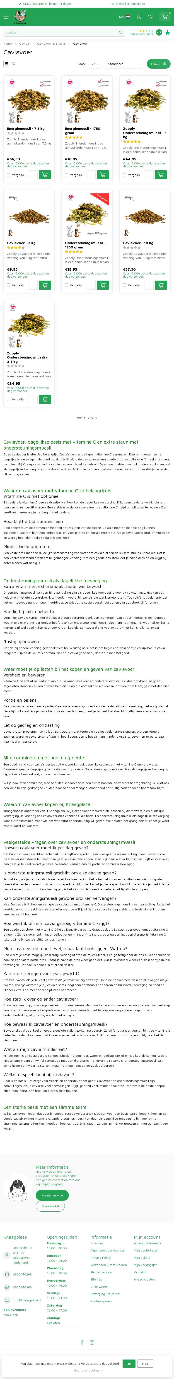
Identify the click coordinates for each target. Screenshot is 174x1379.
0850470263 (22, 1274)
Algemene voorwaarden (107, 1250)
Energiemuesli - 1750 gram (82, 130)
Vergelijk (18, 174)
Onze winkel (50, 1206)
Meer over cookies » (88, 1370)
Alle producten (144, 1279)
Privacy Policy (100, 1257)
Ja (129, 1363)
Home (7, 43)
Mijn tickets (142, 1257)
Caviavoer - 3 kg (21, 243)
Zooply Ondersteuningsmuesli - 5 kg (145, 132)
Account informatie (147, 1243)
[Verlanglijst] (150, 16)
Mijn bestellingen (146, 1250)
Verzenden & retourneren (108, 1265)
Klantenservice (52, 1195)
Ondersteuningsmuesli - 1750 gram (85, 245)
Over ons (97, 1243)
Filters (156, 64)
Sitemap (96, 1279)
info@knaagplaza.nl (27, 1300)
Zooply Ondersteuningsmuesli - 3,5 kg (27, 357)
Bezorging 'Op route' (105, 1294)
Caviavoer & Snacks (51, 43)
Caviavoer (80, 43)
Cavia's (24, 43)
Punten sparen (101, 1301)
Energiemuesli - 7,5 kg (26, 128)
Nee (145, 1363)
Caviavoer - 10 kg (138, 243)
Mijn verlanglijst (145, 1265)
